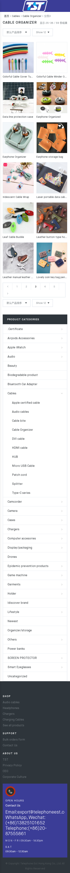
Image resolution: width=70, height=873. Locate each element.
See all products (13, 725)
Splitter (17, 484)
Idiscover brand (18, 603)
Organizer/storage (20, 630)
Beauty (12, 366)
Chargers (13, 529)
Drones (12, 557)
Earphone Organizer (14, 157)
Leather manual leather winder (21, 277)
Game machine (17, 575)
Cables (16, 16)
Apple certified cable (26, 403)
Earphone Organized (48, 117)
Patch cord (19, 475)
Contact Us (10, 745)
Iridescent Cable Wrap (16, 197)
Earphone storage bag (49, 157)
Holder (12, 593)
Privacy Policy (12, 765)
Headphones (11, 708)
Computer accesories (22, 538)
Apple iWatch (17, 347)
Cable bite (19, 421)
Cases (11, 520)
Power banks (16, 649)
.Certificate (15, 329)
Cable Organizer (32, 16)
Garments (14, 584)
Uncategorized (17, 676)
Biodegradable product (23, 375)
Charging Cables (13, 719)
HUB (15, 457)
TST (5, 759)
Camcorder (15, 501)
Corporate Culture (14, 777)
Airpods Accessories (21, 338)
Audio (11, 356)
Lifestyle (13, 612)
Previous (7, 286)
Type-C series (21, 493)
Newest (13, 621)
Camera (12, 511)
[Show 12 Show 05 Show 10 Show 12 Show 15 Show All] (42, 32)
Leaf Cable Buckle (13, 237)
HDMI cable (19, 448)
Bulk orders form (14, 739)
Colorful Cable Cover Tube (18, 77)
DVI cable (18, 439)
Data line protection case (18, 117)
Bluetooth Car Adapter (22, 384)
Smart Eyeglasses (19, 667)
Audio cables (20, 412)
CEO (5, 771)
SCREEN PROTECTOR (22, 658)
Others (12, 639)
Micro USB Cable (23, 466)
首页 (6, 16)
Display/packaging (20, 547)
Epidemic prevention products (28, 566)
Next (7, 293)
